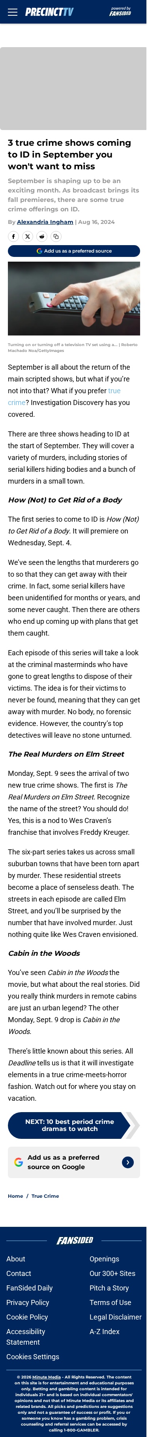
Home (15, 1196)
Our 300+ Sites (112, 1273)
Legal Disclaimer (116, 1317)
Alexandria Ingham (45, 221)
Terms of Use (110, 1302)
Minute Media (46, 1377)
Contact (18, 1273)
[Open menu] (12, 11)
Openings (104, 1259)
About (15, 1259)
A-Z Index (105, 1331)
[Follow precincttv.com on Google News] (128, 1162)
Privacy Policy (27, 1302)
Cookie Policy (27, 1317)
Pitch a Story (109, 1288)
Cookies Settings (32, 1357)
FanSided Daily (29, 1288)
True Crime (45, 1196)
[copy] (56, 236)
